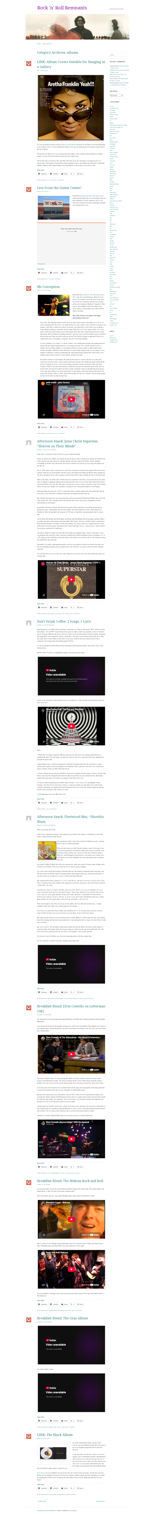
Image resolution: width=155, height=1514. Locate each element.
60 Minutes (112, 110)
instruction (112, 215)
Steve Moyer (51, 625)
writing (111, 321)
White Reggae (113, 318)
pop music (112, 272)
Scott (111, 295)
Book (111, 140)
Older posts (41, 1501)
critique (111, 167)
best (49, 1173)
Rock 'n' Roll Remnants (62, 8)
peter (46, 70)
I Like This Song (61, 1310)
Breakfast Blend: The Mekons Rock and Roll (70, 1181)
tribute (111, 310)
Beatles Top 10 (113, 133)
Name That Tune (114, 249)
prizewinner (113, 274)
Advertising (113, 112)
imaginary (51, 1427)
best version (113, 137)
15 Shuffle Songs (114, 108)
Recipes (112, 285)
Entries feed (113, 337)
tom (111, 306)
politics (111, 270)
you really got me (114, 323)
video (68, 1173)
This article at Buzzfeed (44, 1473)
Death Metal (113, 171)
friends (111, 186)
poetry (55, 433)
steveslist (112, 304)
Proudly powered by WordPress (46, 1510)
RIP (111, 289)
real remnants (113, 283)
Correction (112, 161)
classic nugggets (59, 998)
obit (111, 262)
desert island (72, 998)
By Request (113, 144)
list (110, 228)
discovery (112, 175)
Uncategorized (68, 613)
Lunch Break (113, 234)
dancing (112, 169)
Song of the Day (114, 297)
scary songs (113, 293)
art (47, 180)
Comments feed (114, 340)
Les (111, 222)
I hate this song (113, 207)
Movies (63, 1494)
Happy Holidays (114, 194)
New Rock (112, 251)
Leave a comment (88, 998)
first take (112, 182)
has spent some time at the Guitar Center (91, 196)
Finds (111, 180)
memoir (81, 998)
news (111, 255)
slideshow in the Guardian (68, 145)
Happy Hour (113, 196)
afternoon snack (46, 613)
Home (39, 44)
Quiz (111, 276)
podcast (112, 266)
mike (111, 238)
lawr (63, 613)
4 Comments (76, 613)
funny (111, 188)
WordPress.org (113, 342)
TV (65, 1173)
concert (111, 159)
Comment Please (114, 156)
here (45, 1296)
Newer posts (101, 1501)
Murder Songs (113, 247)
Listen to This (113, 230)
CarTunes (112, 148)
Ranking (112, 281)
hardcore (112, 198)
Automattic (73, 1510)
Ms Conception (48, 287)
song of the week (114, 300)
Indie (111, 213)
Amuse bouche (113, 119)
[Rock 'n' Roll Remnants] (77, 27)
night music (113, 257)
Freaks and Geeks (114, 184)
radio (111, 278)
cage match (112, 146)
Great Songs (58, 613)
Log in (111, 335)
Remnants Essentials (115, 287)
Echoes (111, 177)
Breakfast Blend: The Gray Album (62, 1318)
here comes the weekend (116, 201)
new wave (112, 253)
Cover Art (50, 180)
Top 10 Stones (113, 308)
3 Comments (61, 433)
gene (111, 190)
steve (47, 809)
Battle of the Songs (114, 131)
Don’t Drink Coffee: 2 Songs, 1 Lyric (64, 621)
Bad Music (112, 129)
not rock (112, 260)
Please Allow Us (47, 44)
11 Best (112, 106)
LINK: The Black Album (55, 1435)
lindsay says (113, 224)
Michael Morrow (114, 70)
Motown (112, 243)
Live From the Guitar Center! (59, 188)
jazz (111, 217)
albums (44, 180)
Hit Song (112, 205)
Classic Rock (113, 154)
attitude (111, 123)
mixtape (59, 1494)
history (48, 1494)
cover (111, 163)
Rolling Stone (113, 291)
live (49, 279)
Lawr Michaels (52, 449)
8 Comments (78, 1310)
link (49, 433)
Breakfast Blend (55, 1173)
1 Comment (60, 180)
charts (111, 150)
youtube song (64, 1427)
